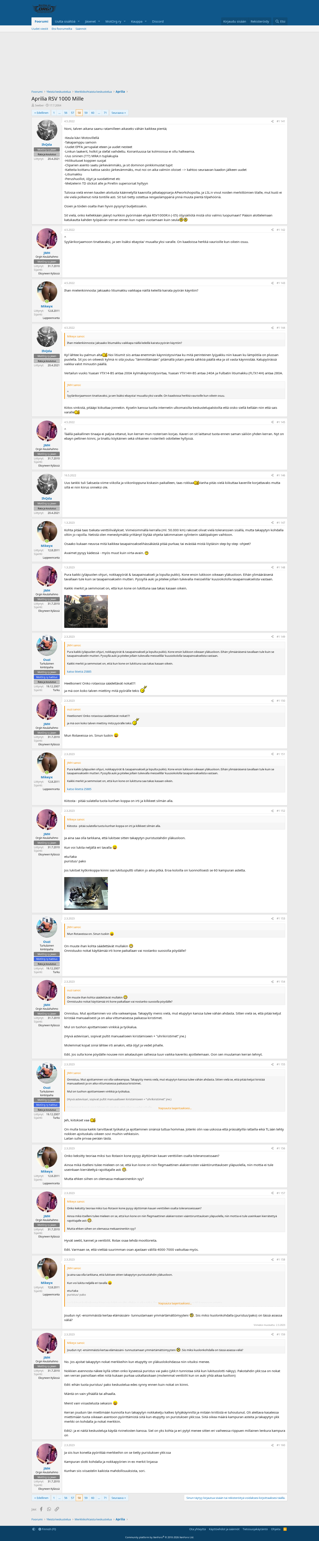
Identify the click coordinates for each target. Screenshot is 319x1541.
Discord (158, 21)
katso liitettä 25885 (79, 671)
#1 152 (281, 811)
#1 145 (281, 422)
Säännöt (81, 29)
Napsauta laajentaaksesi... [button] (175, 1108)
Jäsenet (90, 21)
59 (85, 113)
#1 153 (281, 918)
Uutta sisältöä (65, 21)
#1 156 (281, 1148)
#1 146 (281, 475)
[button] (79, 21)
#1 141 (281, 121)
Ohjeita (275, 1529)
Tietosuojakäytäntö (255, 1529)
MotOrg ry (113, 21)
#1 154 (281, 981)
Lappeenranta (51, 318)
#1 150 (281, 701)
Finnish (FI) (48, 1529)
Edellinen (42, 113)
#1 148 (281, 567)
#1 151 (281, 754)
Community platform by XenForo (159, 1537)
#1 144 (281, 328)
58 (79, 113)
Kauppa (136, 21)
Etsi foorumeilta (62, 29)
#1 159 (281, 1334)
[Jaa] (272, 121)
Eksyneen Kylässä (49, 273)
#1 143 (281, 283)
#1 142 (281, 230)
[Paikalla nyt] (47, 301)
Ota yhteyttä (197, 1529)
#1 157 (281, 1193)
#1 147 (281, 523)
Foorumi (41, 21)
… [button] (59, 113)
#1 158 (281, 1259)
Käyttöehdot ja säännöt (224, 1529)
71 (105, 113)
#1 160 (281, 1445)
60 (92, 113)
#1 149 (281, 637)
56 (65, 113)
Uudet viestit (39, 29)
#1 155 (281, 1064)
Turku (56, 690)
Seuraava (117, 113)
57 (72, 113)
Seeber (39, 105)
